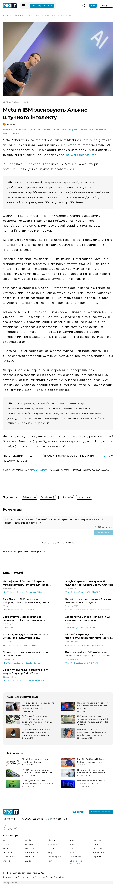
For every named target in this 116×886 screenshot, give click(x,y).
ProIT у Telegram (39, 469)
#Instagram (92, 610)
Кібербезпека (32, 852)
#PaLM (14, 627)
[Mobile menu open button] (24, 5)
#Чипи (16, 133)
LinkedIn (10, 828)
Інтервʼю (7, 852)
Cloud (73, 840)
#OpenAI (73, 129)
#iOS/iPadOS (37, 645)
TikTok (73, 848)
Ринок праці (54, 856)
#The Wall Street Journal (28, 129)
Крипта (74, 852)
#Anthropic (87, 129)
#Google (6, 627)
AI (4, 840)
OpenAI (51, 848)
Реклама (29, 856)
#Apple (27, 645)
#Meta (47, 129)
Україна (97, 856)
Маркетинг (98, 852)
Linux (95, 844)
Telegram (15, 828)
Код (50, 852)
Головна (7, 15)
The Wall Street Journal (81, 155)
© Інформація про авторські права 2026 (23, 873)
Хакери (29, 861)
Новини (19, 15)
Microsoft (30, 848)
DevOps (97, 840)
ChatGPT (52, 840)
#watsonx (101, 129)
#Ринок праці (38, 681)
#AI (64, 129)
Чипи (50, 861)
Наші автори (78, 812)
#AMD (6, 133)
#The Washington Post (74, 627)
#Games (100, 645)
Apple (28, 840)
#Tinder (27, 681)
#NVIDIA (28, 610)
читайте (104, 455)
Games (6, 844)
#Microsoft (91, 645)
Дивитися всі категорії (77, 862)
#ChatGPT (95, 592)
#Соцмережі (103, 610)
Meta (5, 848)
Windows (97, 848)
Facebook (4, 828)
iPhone (73, 844)
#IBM (56, 129)
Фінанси (7, 861)
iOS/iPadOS (53, 844)
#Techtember (30, 592)
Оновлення (9, 856)
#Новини (8, 129)
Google (29, 844)
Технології (75, 856)
